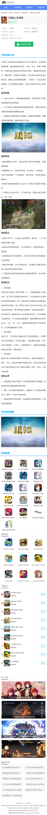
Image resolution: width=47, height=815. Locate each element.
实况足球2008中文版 (17, 635)
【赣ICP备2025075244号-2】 (16, 813)
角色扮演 (24, 13)
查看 (43, 594)
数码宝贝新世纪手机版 (17, 653)
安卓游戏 (17, 7)
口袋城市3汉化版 (16, 593)
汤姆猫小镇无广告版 (17, 627)
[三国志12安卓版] (23, 446)
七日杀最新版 (15, 661)
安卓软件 (29, 7)
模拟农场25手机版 (16, 601)
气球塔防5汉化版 (16, 644)
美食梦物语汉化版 (16, 618)
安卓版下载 (26, 44)
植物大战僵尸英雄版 (17, 610)
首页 (6, 7)
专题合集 (41, 7)
